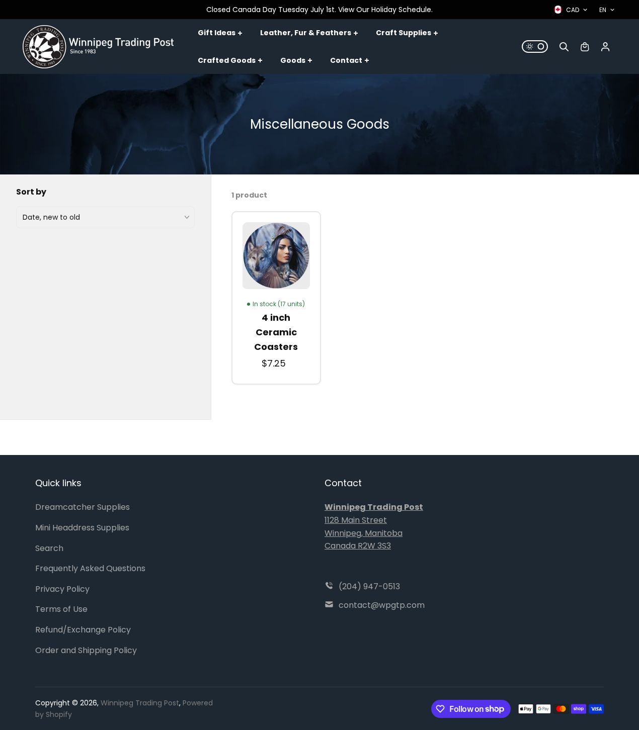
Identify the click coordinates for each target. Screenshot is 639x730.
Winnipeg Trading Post (140, 703)
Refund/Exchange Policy (83, 629)
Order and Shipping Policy (86, 650)
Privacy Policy (62, 589)
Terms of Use (61, 609)
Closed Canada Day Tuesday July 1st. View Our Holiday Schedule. (319, 10)
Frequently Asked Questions (90, 568)
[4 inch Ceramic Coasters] (276, 256)
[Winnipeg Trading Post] (98, 47)
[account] (605, 46)
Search (49, 548)
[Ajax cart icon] (584, 46)
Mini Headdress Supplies (82, 527)
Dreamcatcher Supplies (82, 507)
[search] (564, 46)
